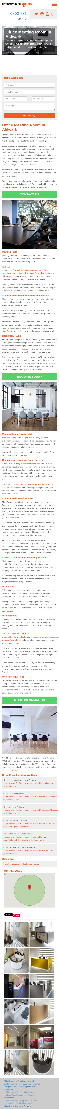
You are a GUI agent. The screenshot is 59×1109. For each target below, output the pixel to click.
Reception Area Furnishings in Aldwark (20, 1086)
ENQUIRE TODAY (29, 376)
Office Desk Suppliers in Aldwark (20, 1095)
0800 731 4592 (47, 187)
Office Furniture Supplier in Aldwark (19, 1081)
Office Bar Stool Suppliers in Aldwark (21, 1100)
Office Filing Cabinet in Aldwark (17, 1106)
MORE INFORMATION (29, 700)
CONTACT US (29, 194)
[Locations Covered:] (3, 4)
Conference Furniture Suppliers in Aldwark (22, 1084)
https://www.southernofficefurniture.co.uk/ (21, 864)
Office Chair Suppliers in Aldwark (20, 1092)
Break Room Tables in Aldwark (19, 1103)
